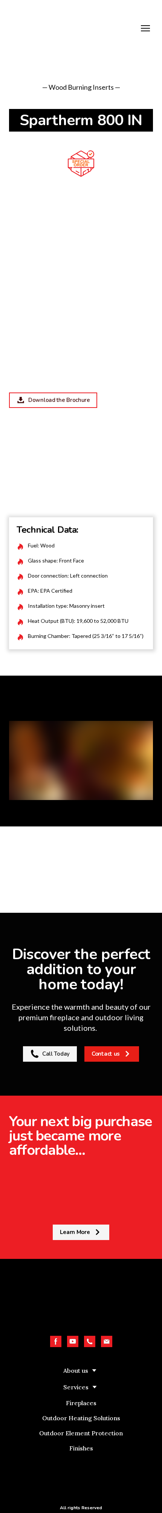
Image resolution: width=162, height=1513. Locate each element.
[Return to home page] (73, 28)
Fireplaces (81, 1403)
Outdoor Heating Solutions (81, 1418)
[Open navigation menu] (145, 28)
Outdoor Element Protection (81, 1433)
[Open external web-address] (81, 1477)
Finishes (81, 1448)
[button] (53, 400)
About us (75, 1370)
